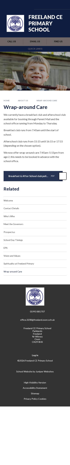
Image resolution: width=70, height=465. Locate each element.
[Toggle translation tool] (46, 4)
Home (7, 100)
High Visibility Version (35, 382)
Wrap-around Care (46, 100)
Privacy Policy (31, 398)
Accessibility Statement (35, 387)
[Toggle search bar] (54, 4)
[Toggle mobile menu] (63, 4)
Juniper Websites (45, 371)
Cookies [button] (42, 398)
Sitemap (35, 393)
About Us (23, 100)
